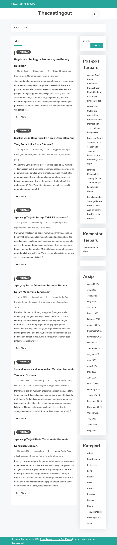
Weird (89, 523)
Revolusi (54, 76)
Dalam (25, 302)
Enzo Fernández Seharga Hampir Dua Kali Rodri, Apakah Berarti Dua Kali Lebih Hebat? (94, 208)
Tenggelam (62, 302)
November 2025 (94, 337)
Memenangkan (34, 76)
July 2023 (91, 419)
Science (90, 500)
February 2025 (93, 389)
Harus (42, 302)
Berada (17, 302)
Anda (62, 149)
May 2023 (91, 430)
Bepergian (19, 154)
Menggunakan (53, 385)
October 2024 (93, 413)
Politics (90, 488)
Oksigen (34, 456)
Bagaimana (65, 71)
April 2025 (91, 378)
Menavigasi (40, 385)
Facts (89, 471)
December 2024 (94, 401)
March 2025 (92, 383)
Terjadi (61, 154)
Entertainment (93, 459)
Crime (90, 453)
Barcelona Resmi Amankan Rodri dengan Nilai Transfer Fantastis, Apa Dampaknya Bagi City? (95, 151)
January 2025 (93, 395)
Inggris (17, 76)
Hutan (17, 385)
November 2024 (94, 407)
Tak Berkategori (94, 512)
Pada (41, 456)
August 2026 (93, 284)
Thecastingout (55, 13)
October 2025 (93, 342)
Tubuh (55, 456)
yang (16, 159)
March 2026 (92, 313)
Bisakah (28, 154)
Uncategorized (94, 518)
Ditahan (41, 154)
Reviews (91, 494)
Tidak (42, 228)
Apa (68, 149)
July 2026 (91, 290)
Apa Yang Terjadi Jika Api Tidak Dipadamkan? (41, 217)
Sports (90, 506)
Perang (45, 76)
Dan (35, 154)
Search (86, 41)
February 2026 (93, 319)
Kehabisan (24, 456)
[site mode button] (95, 14)
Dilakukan (33, 302)
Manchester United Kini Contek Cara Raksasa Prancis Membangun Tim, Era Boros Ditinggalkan (94, 120)
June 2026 (92, 296)
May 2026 (91, 301)
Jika (24, 76)
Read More (21, 117)
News (89, 482)
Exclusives (92, 465)
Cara (69, 380)
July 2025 (91, 360)
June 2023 (92, 424)
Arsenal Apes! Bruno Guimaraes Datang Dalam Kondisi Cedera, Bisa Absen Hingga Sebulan (94, 88)
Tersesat (65, 385)
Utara (67, 154)
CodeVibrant (17, 543)
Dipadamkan (20, 228)
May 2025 (91, 372)
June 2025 (92, 366)
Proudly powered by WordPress (56, 539)
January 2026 (93, 325)
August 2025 (93, 354)
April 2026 (91, 307)
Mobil (53, 302)
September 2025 (95, 348)
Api (65, 223)
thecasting (38, 71)
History (90, 477)
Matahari (30, 385)
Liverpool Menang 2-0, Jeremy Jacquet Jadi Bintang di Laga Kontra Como (94, 180)
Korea (54, 154)
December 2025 (94, 331)
